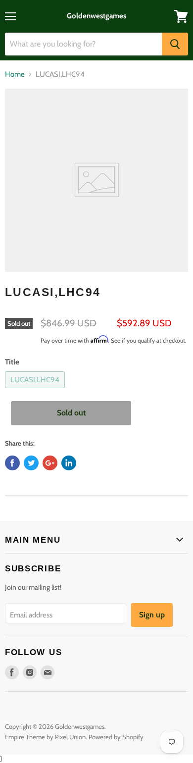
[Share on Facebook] (12, 463)
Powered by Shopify (116, 737)
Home (15, 74)
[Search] (175, 44)
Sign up (152, 614)
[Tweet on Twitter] (31, 463)
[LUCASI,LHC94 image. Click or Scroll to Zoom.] (96, 180)
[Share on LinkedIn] (68, 463)
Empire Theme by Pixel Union (45, 737)
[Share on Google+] (50, 463)
